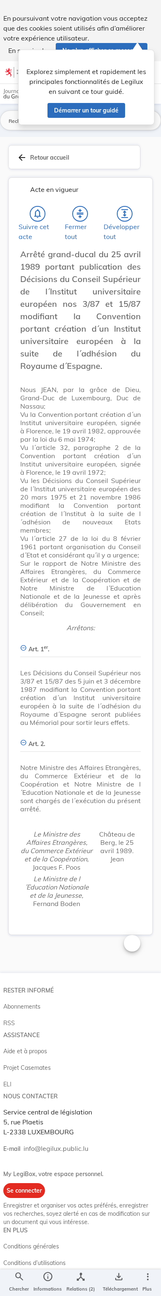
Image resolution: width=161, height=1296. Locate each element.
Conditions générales (31, 1246)
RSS (9, 1023)
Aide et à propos (25, 1051)
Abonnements (21, 1006)
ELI (7, 1084)
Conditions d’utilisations (34, 1263)
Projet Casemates (27, 1067)
